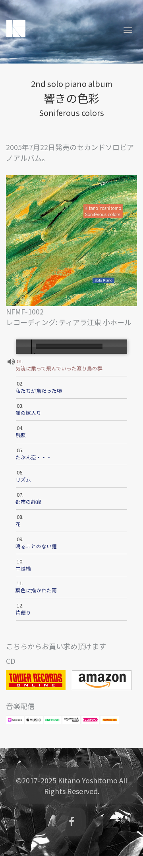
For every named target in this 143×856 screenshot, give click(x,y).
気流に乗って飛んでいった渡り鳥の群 (59, 368)
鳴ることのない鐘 (37, 546)
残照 (21, 435)
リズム (24, 479)
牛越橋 (24, 568)
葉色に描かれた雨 (37, 590)
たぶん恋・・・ (34, 457)
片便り (24, 612)
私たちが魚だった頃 (39, 390)
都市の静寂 (29, 501)
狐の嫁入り (29, 412)
